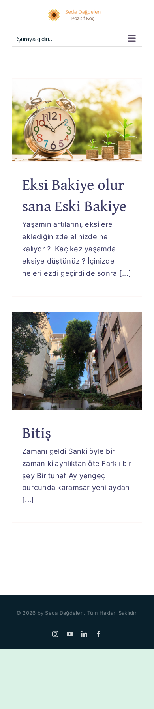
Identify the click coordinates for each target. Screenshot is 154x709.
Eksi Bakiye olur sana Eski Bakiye (74, 195)
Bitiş (36, 432)
